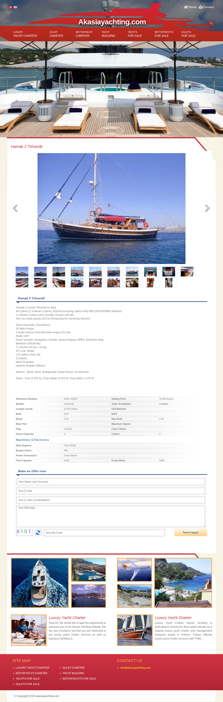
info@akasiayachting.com (135, 667)
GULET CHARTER (74, 667)
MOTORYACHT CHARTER (31, 673)
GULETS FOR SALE (28, 684)
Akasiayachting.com (112, 22)
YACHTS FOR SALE (28, 678)
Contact (208, 7)
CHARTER (56, 34)
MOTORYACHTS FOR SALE (79, 678)
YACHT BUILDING (73, 673)
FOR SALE (135, 34)
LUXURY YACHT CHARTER (32, 667)
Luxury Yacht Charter (67, 618)
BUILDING (108, 34)
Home (192, 7)
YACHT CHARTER (25, 34)
